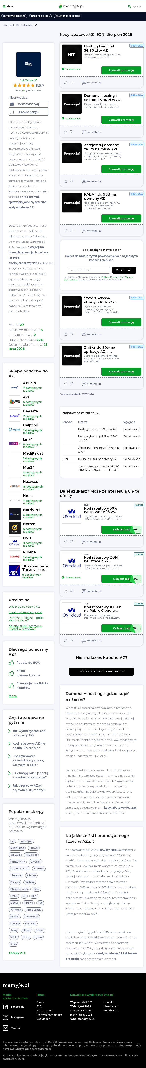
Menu (10, 6)
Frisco (26, 937)
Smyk (13, 944)
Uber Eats (30, 923)
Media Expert (34, 909)
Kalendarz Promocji (68, 16)
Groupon (35, 861)
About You (15, 875)
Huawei (34, 848)
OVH (86, 505)
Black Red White (19, 889)
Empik (13, 896)
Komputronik (17, 861)
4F (24, 896)
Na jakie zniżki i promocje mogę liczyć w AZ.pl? (25, 627)
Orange (28, 902)
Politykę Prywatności (112, 277)
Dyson (38, 937)
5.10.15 (13, 937)
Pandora (15, 923)
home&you (26, 841)
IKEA (33, 896)
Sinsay (13, 930)
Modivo (14, 902)
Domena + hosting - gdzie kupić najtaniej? (26, 619)
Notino (26, 930)
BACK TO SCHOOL (40, 16)
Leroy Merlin (31, 916)
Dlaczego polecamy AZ (24, 606)
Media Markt (17, 848)
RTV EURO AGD (19, 868)
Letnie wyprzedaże (14, 16)
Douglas (15, 882)
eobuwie (15, 854)
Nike (36, 889)
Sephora (29, 882)
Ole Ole (31, 875)
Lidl (12, 841)
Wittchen (15, 909)
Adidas (39, 930)
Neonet (14, 916)
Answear (39, 868)
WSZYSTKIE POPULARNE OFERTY (101, 671)
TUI (40, 902)
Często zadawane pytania (25, 612)
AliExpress (31, 854)
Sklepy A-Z (17, 952)
